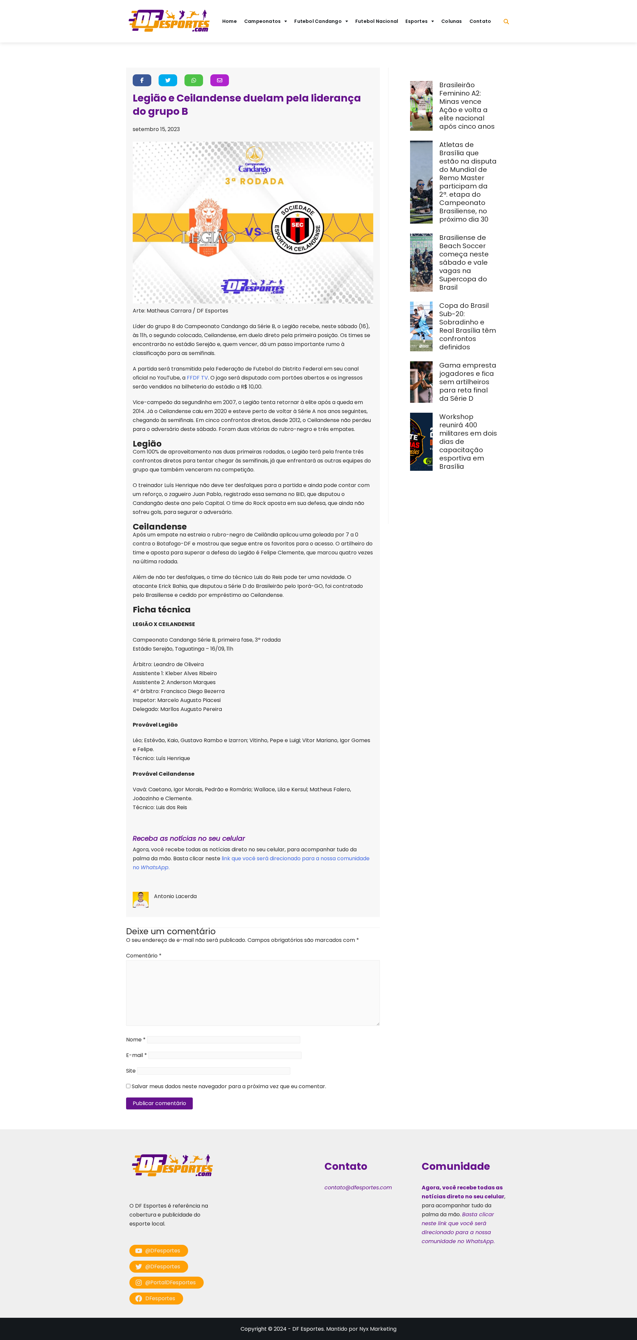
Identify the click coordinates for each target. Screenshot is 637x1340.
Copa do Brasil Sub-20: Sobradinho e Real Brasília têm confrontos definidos (467, 326)
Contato (480, 21)
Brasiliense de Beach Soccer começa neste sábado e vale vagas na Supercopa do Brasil (464, 262)
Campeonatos (262, 21)
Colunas (451, 21)
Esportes (416, 21)
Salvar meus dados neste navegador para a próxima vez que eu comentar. (229, 1086)
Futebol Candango (318, 21)
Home (229, 21)
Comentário (144, 955)
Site (131, 1071)
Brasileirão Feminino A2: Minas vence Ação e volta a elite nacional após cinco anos (467, 105)
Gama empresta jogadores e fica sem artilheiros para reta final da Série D (467, 382)
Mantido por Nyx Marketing (361, 1329)
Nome (136, 1039)
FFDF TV (197, 378)
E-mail (136, 1055)
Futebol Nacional (376, 21)
